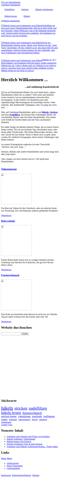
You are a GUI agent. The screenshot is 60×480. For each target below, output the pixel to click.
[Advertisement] (30, 365)
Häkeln (45, 112)
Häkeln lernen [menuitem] (10, 16)
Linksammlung (13, 468)
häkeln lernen (11, 413)
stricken (20, 408)
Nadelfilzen (14, 115)
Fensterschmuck (10, 275)
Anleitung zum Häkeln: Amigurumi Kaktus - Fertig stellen (32, 446)
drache (35, 419)
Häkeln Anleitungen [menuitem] (44, 9)
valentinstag (24, 416)
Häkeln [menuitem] (27, 16)
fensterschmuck (32, 413)
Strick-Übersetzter (15, 466)
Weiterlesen (6, 215)
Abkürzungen (13, 463)
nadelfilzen (38, 408)
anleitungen (6, 422)
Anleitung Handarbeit (10, 5)
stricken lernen (9, 416)
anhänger (43, 419)
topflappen (49, 416)
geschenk (37, 416)
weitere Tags (6, 425)
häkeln (7, 407)
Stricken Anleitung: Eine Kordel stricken (24, 444)
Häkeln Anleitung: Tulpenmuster (21, 439)
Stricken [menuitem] (25, 9)
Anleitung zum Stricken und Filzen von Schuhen (28, 436)
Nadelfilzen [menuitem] (9, 9)
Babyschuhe (8, 220)
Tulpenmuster (9, 169)
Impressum (6, 475)
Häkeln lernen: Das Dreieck (19, 441)
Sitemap (35, 475)
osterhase (13, 419)
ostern (4, 419)
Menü (3, 458)
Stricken (54, 112)
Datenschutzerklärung (21, 475)
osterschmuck (24, 419)
